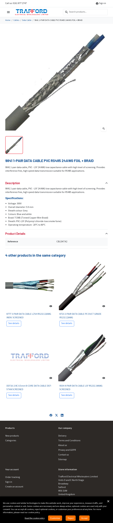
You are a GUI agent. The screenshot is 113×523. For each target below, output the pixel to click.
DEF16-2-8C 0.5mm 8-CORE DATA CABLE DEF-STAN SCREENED (29, 387)
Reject (71, 518)
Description (12, 183)
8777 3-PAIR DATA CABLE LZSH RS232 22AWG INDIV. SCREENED (28, 315)
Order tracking (12, 477)
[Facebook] (50, 415)
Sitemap (62, 459)
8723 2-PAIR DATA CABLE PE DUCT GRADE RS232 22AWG (80, 315)
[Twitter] (56, 415)
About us (62, 445)
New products (12, 436)
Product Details (15, 233)
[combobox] (85, 12)
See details (13, 323)
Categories (10, 440)
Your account (12, 469)
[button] (108, 501)
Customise (55, 518)
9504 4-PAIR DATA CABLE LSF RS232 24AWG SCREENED (80, 387)
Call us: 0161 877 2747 (16, 3)
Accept (84, 518)
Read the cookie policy (35, 518)
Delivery (62, 436)
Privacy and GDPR (67, 450)
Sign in (8, 482)
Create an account (14, 487)
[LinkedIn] (62, 415)
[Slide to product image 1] (14, 145)
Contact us (63, 455)
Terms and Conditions (69, 440)
